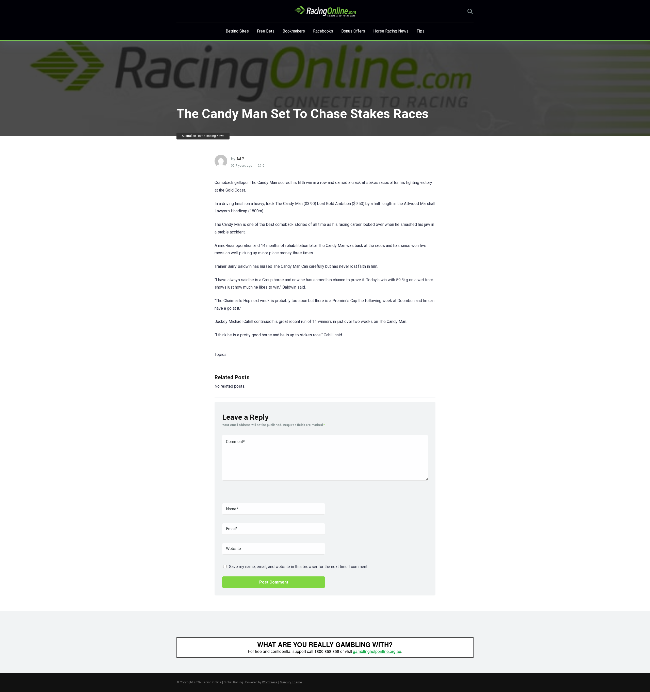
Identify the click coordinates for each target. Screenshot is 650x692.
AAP (240, 158)
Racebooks (323, 31)
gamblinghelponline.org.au (377, 651)
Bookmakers (294, 31)
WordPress (270, 682)
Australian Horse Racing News (203, 136)
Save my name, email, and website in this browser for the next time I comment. (298, 566)
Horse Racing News (391, 31)
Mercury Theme (291, 682)
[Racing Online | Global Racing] (325, 11)
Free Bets (265, 31)
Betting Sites (237, 31)
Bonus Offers (353, 31)
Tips (421, 31)
